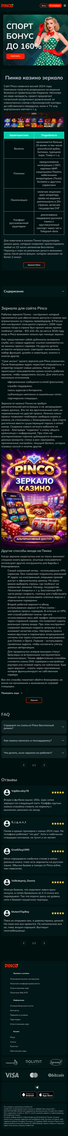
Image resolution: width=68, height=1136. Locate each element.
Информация (18, 1000)
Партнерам (15, 1019)
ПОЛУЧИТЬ (15, 56)
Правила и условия (21, 973)
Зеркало (34, 700)
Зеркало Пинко (34, 265)
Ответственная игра (19, 988)
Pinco (12, 1037)
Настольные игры (18, 1051)
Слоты (13, 1042)
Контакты (14, 1010)
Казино (16, 1031)
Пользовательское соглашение (24, 979)
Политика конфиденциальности (25, 983)
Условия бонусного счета (21, 1006)
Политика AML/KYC (19, 992)
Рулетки (14, 1046)
